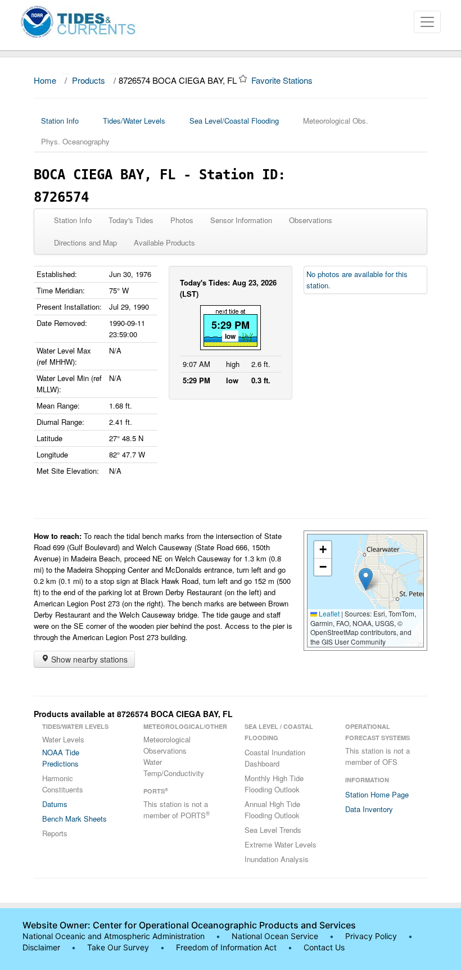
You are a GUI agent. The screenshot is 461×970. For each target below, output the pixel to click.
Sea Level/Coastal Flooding (234, 120)
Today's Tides (131, 220)
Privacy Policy (371, 936)
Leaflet (328, 613)
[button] (366, 579)
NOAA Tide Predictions (60, 758)
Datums (54, 804)
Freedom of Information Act (226, 947)
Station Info (60, 120)
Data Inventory (369, 809)
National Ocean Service (275, 936)
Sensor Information (241, 220)
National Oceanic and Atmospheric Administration (113, 936)
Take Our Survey (119, 947)
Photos (181, 220)
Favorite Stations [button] (283, 80)
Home (45, 80)
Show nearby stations (88, 659)
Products (88, 80)
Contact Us (324, 947)
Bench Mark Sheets (74, 818)
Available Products (164, 242)
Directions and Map (85, 242)
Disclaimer (41, 947)
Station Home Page (377, 794)
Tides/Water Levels (134, 120)
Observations (310, 220)
